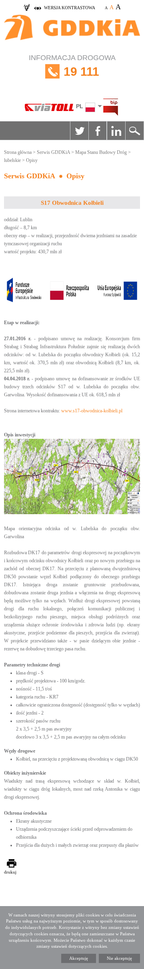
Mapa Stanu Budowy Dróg (101, 152)
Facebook (97, 130)
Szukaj (134, 130)
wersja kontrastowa (69, 7)
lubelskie (12, 160)
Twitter (79, 130)
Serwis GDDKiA (53, 152)
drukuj (10, 872)
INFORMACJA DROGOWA (72, 66)
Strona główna (18, 152)
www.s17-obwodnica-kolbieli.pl (91, 411)
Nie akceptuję (119, 958)
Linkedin (116, 130)
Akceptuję (78, 958)
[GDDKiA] (72, 31)
